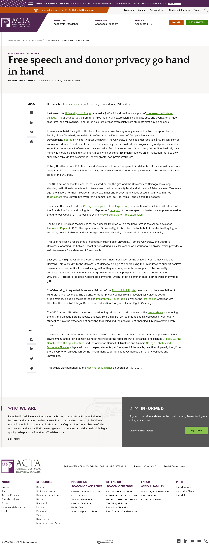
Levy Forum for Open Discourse (121, 511)
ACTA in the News (33, 40)
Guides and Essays (45, 491)
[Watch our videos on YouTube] (199, 540)
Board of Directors (10, 495)
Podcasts (41, 511)
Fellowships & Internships (13, 507)
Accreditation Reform (151, 499)
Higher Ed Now (79, 10)
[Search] (206, 10)
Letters (40, 507)
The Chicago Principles (117, 503)
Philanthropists (14, 40)
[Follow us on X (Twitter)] (192, 540)
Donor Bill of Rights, (124, 290)
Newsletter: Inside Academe (50, 523)
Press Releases (183, 487)
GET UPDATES (197, 22)
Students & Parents (179, 10)
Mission (5, 487)
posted (68, 139)
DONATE (176, 22)
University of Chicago (78, 113)
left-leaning (149, 298)
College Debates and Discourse (121, 495)
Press (197, 10)
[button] (65, 22)
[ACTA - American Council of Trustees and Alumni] (19, 22)
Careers (5, 503)
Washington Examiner (99, 367)
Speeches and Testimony (48, 495)
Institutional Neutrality (117, 507)
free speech (70, 104)
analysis (115, 210)
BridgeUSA (169, 338)
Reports (40, 487)
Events (4, 511)
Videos (39, 515)
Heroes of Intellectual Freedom (121, 499)
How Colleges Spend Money (155, 491)
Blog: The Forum (44, 519)
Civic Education (79, 495)
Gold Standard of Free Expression (122, 214)
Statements (42, 503)
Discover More (15, 439)
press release (155, 312)
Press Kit (180, 495)
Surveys (40, 499)
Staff (3, 491)
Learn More (174, 3)
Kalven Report (59, 228)
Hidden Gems (78, 507)
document (56, 196)
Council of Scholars (10, 499)
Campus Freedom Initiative (119, 491)
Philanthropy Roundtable (110, 298)
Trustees (129, 10)
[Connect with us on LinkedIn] (185, 540)
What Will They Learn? (82, 499)
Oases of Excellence (81, 503)
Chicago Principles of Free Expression (105, 206)
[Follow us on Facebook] (178, 540)
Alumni (141, 10)
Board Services (148, 495)
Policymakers (157, 10)
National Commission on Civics (86, 491)
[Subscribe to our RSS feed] (206, 540)
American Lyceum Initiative (84, 511)
